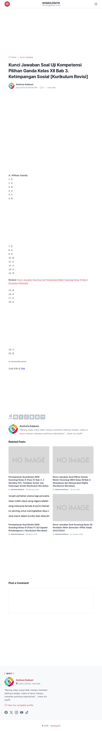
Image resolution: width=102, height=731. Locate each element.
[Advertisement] (51, 32)
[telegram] (31, 417)
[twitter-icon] (11, 712)
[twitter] (21, 417)
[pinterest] (37, 417)
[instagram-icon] (16, 712)
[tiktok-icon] (26, 712)
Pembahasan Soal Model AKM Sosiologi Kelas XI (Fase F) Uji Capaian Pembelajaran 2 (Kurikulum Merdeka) (28, 527)
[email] (42, 417)
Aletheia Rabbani (24, 680)
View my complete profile (20, 705)
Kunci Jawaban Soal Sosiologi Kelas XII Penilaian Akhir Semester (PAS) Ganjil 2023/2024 (72, 527)
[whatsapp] (26, 417)
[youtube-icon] (21, 712)
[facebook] (15, 417)
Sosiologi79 (51, 3)
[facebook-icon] (6, 712)
